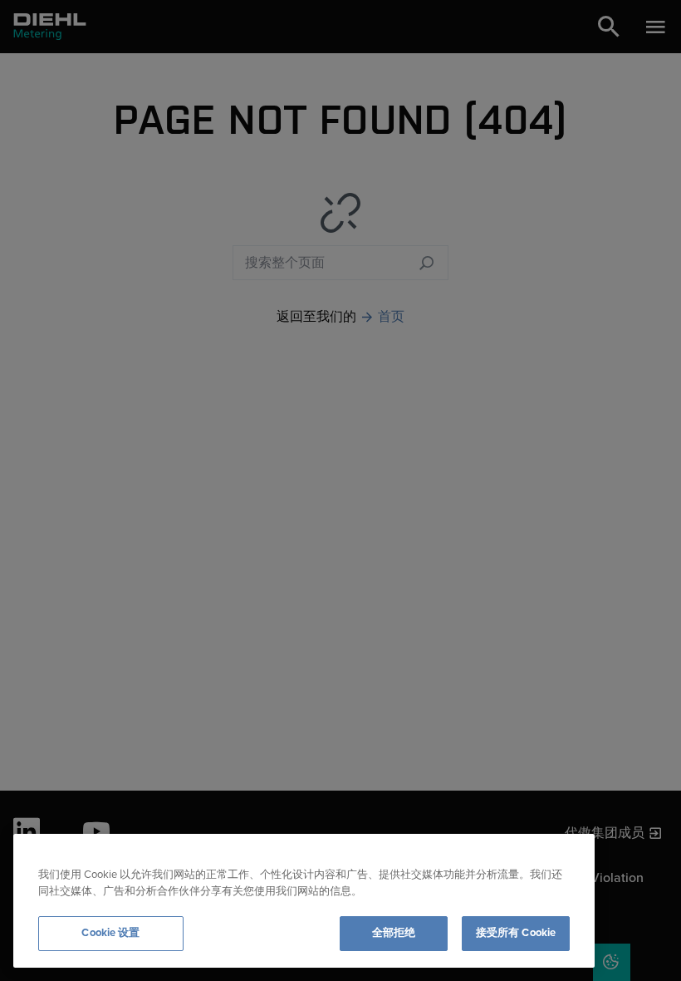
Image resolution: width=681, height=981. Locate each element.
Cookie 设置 (110, 932)
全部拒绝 (394, 932)
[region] (304, 901)
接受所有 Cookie (516, 932)
